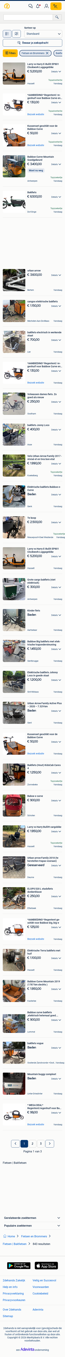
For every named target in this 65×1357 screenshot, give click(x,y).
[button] (38, 6)
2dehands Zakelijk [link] (14, 1280)
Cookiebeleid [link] (40, 1293)
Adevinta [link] (38, 1309)
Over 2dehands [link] (12, 1309)
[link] (7, 6)
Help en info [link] (10, 1287)
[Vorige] (15, 1144)
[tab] (7, 34)
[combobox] (28, 17)
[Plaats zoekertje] (56, 6)
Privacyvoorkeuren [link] (14, 1300)
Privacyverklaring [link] (13, 1293)
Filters (12, 53)
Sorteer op (30, 27)
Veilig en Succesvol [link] (44, 1280)
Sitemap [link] (8, 1316)
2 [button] (32, 1143)
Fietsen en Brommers (33, 53)
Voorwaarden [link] (41, 1287)
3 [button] (41, 1143)
